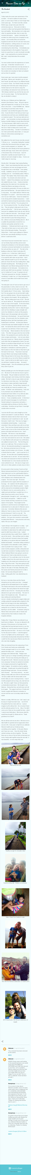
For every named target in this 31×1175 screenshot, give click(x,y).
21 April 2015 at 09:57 (19, 1048)
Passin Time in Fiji (15, 3)
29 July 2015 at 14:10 (21, 1113)
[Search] (29, 3)
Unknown (10, 1048)
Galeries (19, 1171)
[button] (29, 9)
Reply (10, 1055)
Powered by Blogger (16, 1168)
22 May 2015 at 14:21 (21, 1083)
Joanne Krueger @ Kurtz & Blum (17, 1131)
